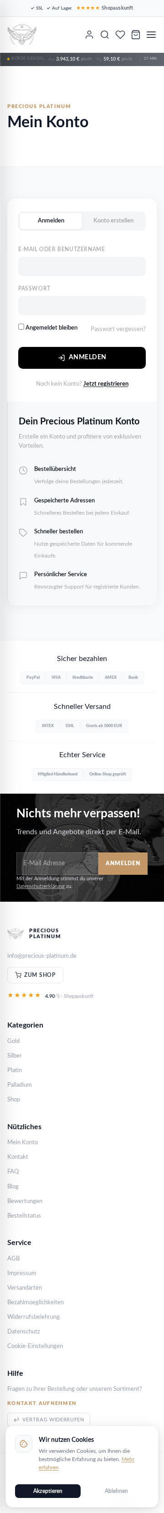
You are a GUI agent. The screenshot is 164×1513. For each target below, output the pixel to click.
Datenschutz (23, 1332)
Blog (13, 1187)
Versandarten (24, 1288)
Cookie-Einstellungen (35, 1346)
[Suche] (104, 34)
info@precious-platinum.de (42, 956)
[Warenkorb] (135, 34)
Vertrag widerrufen (53, 1419)
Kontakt (17, 1157)
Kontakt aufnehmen (42, 1403)
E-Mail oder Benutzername (61, 249)
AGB (13, 1259)
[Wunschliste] (120, 34)
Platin (14, 1071)
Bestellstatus (24, 1216)
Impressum (21, 1273)
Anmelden (51, 221)
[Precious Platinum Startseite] (22, 34)
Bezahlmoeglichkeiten (35, 1303)
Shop (13, 1100)
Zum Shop (40, 975)
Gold (13, 1041)
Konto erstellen (113, 221)
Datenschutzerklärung (40, 886)
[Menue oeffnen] (151, 34)
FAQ (13, 1172)
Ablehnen (116, 1491)
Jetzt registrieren (105, 384)
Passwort (34, 288)
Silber (14, 1056)
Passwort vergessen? (118, 329)
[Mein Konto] (89, 34)
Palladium (19, 1085)
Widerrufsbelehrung (33, 1317)
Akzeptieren (47, 1491)
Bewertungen (24, 1201)
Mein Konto (22, 1143)
